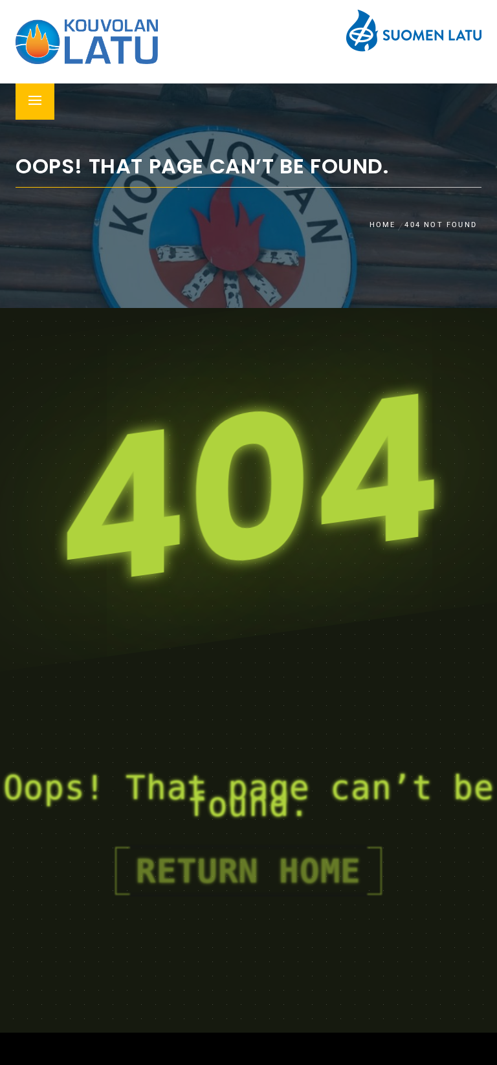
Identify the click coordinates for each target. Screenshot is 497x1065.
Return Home (248, 870)
